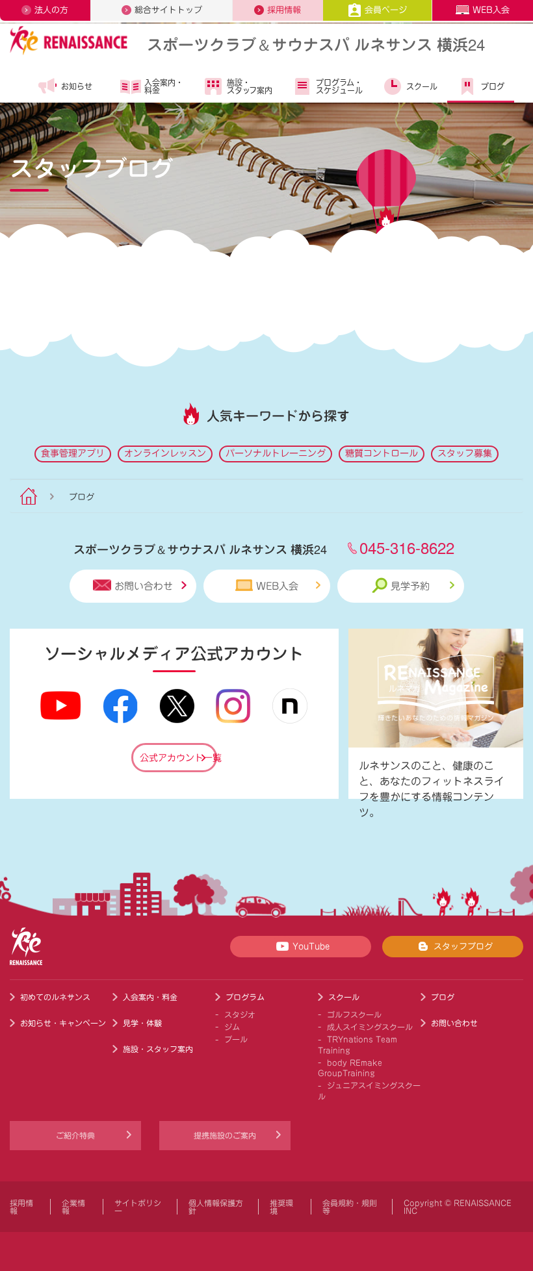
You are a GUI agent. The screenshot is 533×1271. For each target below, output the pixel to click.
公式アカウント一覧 (178, 757)
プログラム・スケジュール (339, 86)
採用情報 (284, 10)
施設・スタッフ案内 (249, 86)
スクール (421, 86)
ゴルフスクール (354, 1014)
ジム (232, 1027)
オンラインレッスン (165, 453)
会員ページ (386, 10)
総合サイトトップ (168, 10)
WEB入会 (491, 10)
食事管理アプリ (73, 453)
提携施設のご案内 (225, 1135)
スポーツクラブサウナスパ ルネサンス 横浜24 (316, 43)
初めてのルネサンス (55, 997)
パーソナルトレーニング (276, 453)
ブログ (492, 86)
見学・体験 (142, 1023)
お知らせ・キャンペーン (63, 1023)
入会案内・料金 (163, 86)
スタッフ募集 (464, 453)
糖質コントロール (381, 453)
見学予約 (410, 586)
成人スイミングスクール (370, 1027)
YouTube (311, 946)
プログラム (245, 997)
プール (236, 1039)
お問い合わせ (143, 586)
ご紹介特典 (75, 1135)
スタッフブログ (463, 946)
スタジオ (239, 1014)
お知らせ (76, 86)
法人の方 (51, 10)
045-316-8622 (406, 547)
